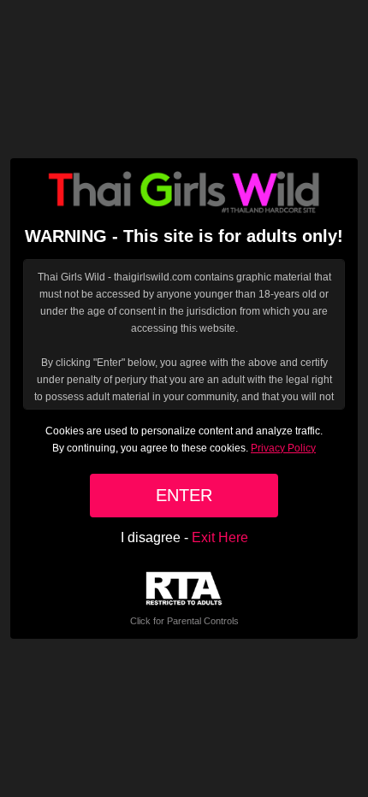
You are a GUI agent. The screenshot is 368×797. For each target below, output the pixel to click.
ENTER (184, 495)
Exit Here (220, 537)
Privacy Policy (283, 448)
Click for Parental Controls (184, 621)
